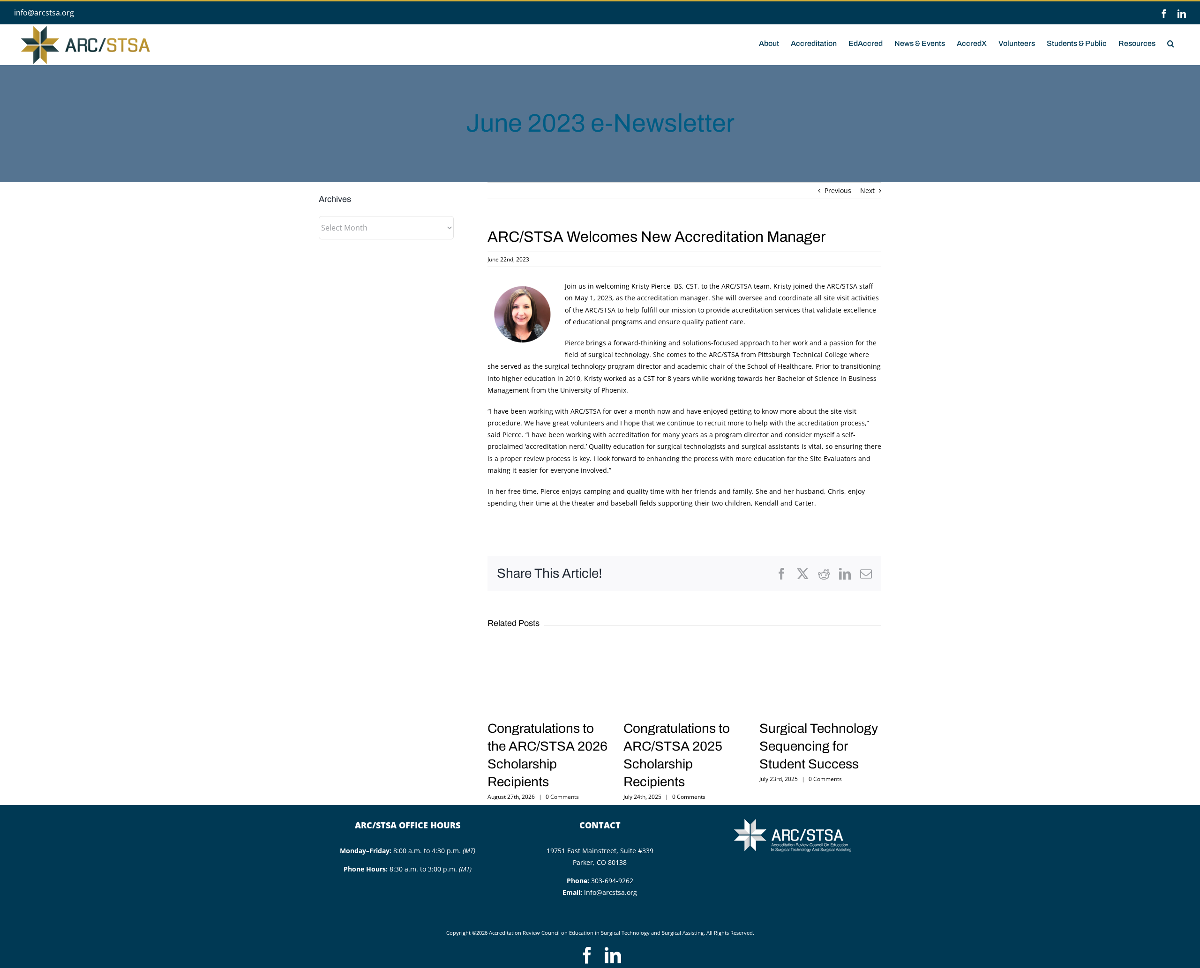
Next (867, 190)
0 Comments (562, 797)
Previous (838, 190)
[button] (1170, 42)
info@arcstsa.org (44, 12)
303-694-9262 (612, 880)
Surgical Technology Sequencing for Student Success (818, 746)
